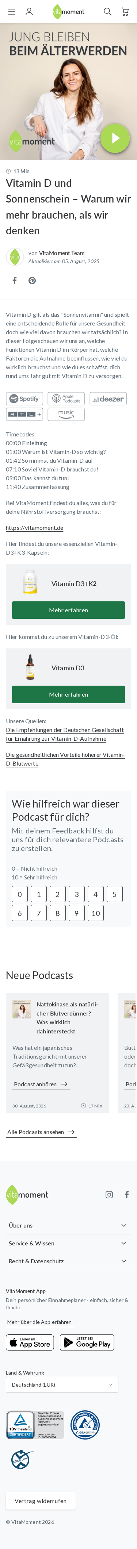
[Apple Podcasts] (66, 398)
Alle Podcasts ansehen (35, 1131)
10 (95, 913)
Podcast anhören (35, 1083)
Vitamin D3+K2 (74, 583)
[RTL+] (24, 414)
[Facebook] (126, 1194)
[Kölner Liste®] (20, 1460)
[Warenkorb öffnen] (125, 11)
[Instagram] (109, 1194)
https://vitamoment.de (34, 527)
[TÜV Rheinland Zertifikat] (35, 1425)
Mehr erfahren (68, 609)
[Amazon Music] (66, 414)
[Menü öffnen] (11, 11)
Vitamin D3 (68, 668)
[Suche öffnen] (108, 11)
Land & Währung (25, 1372)
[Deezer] (108, 398)
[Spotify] (24, 398)
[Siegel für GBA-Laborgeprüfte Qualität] (85, 1425)
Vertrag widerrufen (41, 1500)
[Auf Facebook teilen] (14, 280)
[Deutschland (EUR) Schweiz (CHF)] (62, 1385)
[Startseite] (69, 12)
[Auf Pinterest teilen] (32, 280)
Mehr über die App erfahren (39, 1322)
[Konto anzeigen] (29, 11)
